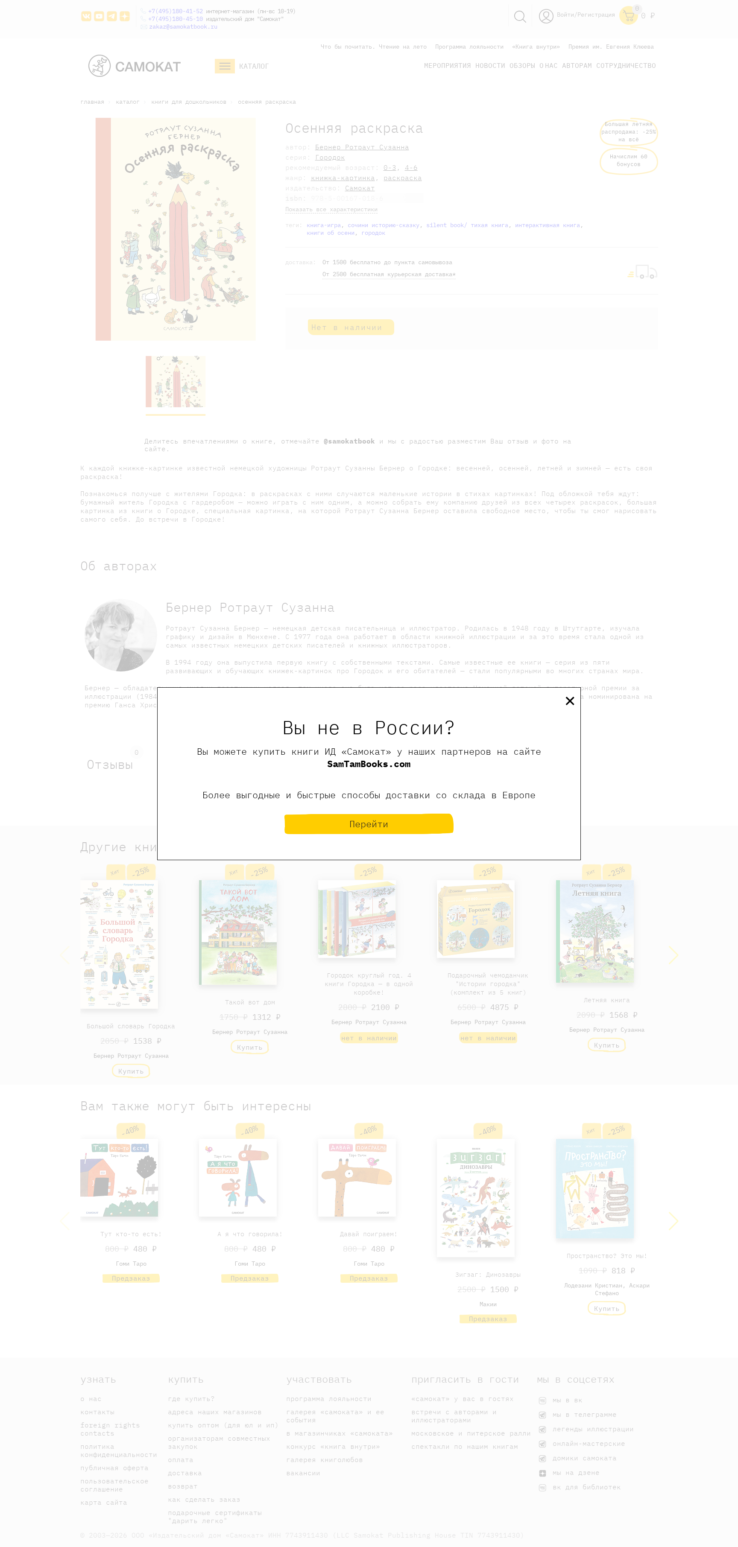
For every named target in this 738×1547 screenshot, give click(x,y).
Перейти (368, 823)
